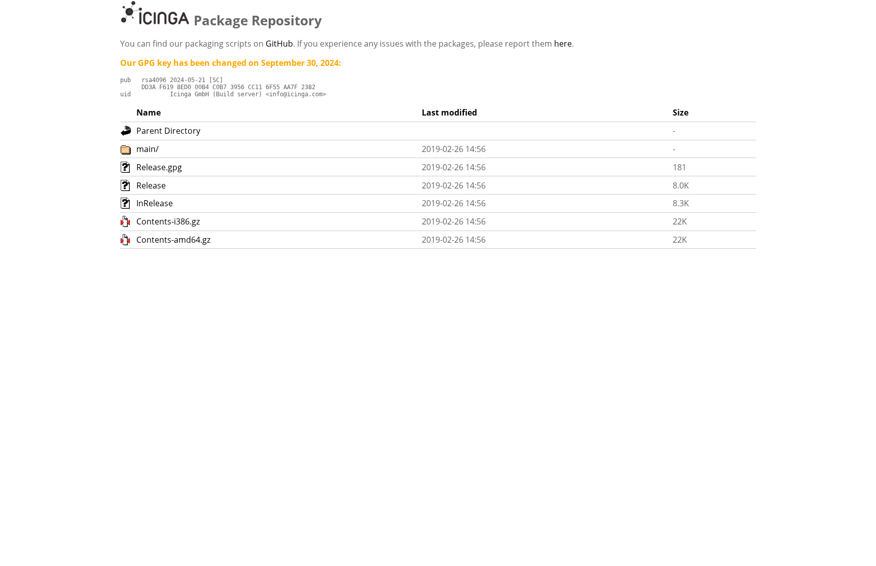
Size (680, 112)
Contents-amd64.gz (173, 239)
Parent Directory (168, 130)
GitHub (279, 43)
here (563, 43)
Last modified (449, 112)
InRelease (154, 203)
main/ (147, 149)
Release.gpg (159, 167)
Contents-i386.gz (168, 221)
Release (151, 185)
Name (148, 112)
